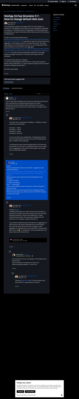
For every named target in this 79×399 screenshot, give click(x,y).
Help (54, 28)
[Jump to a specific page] (48, 94)
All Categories (56, 17)
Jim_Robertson (12, 22)
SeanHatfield (19, 254)
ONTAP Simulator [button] (9, 82)
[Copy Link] (14, 24)
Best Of (55, 30)
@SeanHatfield (26, 280)
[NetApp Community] (11, 5)
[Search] (75, 5)
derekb (13, 162)
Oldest (11, 94)
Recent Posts (56, 19)
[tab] (6, 88)
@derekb (16, 210)
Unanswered (64, 24)
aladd (10, 97)
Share (6, 74)
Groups (55, 26)
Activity (55, 21)
